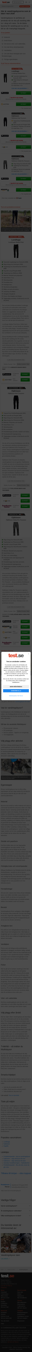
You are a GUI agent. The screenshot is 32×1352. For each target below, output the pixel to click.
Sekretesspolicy (13, 695)
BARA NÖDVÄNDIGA (16, 686)
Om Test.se (20, 695)
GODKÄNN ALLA (16, 690)
